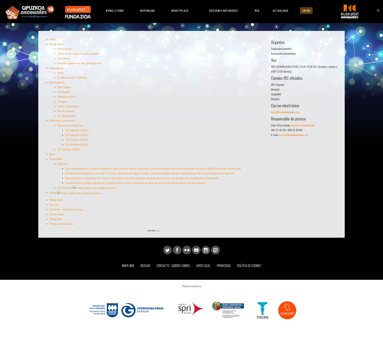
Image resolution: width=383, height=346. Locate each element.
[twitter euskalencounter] (167, 249)
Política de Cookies (61, 223)
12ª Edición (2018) (77, 144)
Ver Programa (66, 111)
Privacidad (55, 219)
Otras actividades (68, 106)
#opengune (147, 10)
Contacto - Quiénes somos (66, 209)
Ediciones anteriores (223, 10)
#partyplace (180, 10)
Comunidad (65, 187)
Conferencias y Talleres (72, 77)
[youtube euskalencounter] (196, 249)
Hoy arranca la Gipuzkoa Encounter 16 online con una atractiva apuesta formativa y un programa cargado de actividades (141, 178)
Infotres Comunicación (303, 125)
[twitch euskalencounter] (215, 249)
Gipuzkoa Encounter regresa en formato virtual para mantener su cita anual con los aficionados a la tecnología (135, 182)
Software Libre (66, 96)
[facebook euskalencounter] (177, 249)
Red (257, 10)
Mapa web (55, 199)
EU (378, 10)
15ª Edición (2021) (77, 130)
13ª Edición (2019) (77, 139)
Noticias (62, 163)
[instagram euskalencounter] (205, 249)
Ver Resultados (66, 115)
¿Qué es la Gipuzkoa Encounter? (78, 53)
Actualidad (280, 10)
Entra (306, 10)
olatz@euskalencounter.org (285, 112)
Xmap (157, 230)
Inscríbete (63, 58)
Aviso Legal (56, 214)
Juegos (61, 101)
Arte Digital (64, 87)
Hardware (63, 92)
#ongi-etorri (115, 10)
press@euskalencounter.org (293, 135)
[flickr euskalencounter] (186, 249)
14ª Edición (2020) (77, 135)
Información (64, 48)
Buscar (53, 204)
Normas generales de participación (79, 63)
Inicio (52, 39)
